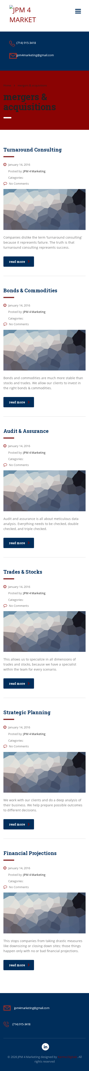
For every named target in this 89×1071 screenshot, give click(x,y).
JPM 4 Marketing (29, 1057)
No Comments (19, 183)
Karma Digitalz (67, 1057)
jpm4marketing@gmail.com (32, 1008)
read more (17, 261)
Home (7, 85)
